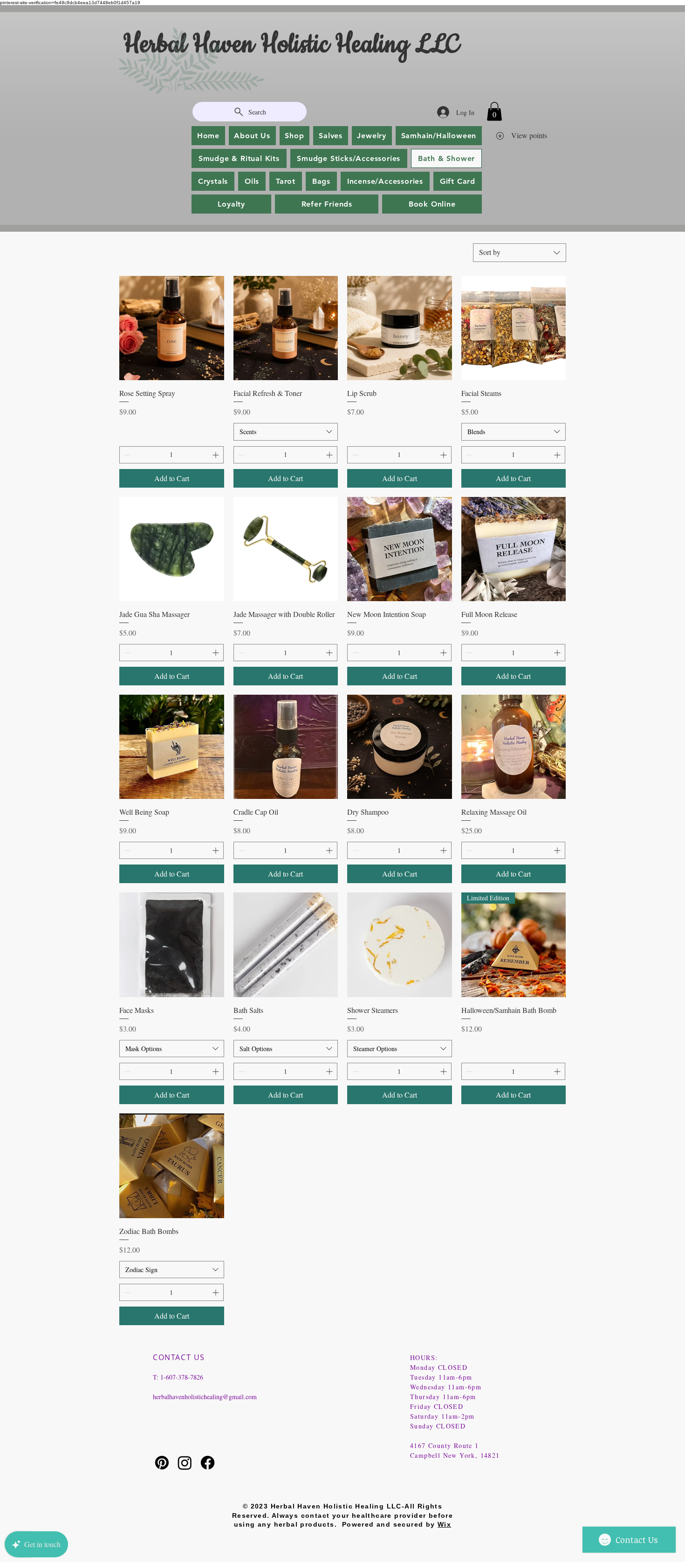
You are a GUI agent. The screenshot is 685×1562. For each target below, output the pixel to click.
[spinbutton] (171, 455)
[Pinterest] (162, 1463)
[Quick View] (171, 328)
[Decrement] (126, 455)
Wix (444, 1524)
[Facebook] (208, 1463)
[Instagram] (185, 1463)
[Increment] (216, 455)
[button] (494, 111)
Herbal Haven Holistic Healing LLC (294, 44)
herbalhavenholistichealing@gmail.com (205, 1396)
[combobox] (519, 252)
